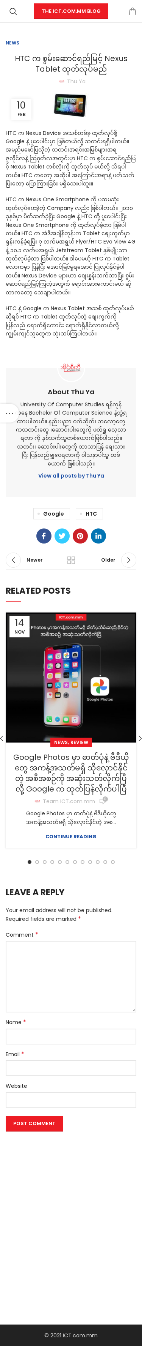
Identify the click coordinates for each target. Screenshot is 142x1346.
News (12, 43)
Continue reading (71, 836)
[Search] (13, 11)
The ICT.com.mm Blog (71, 11)
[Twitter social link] (62, 536)
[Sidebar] (9, 413)
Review (79, 742)
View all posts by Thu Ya (71, 475)
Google (53, 514)
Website (16, 1086)
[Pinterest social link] (80, 536)
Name (16, 1022)
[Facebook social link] (43, 536)
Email (15, 1054)
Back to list (71, 560)
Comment (22, 935)
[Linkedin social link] (98, 536)
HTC (91, 514)
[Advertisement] (71, 1205)
